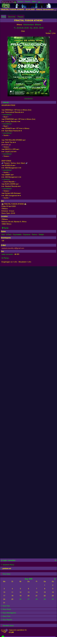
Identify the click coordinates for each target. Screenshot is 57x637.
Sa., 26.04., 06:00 (36, 28)
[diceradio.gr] (6, 144)
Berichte (11, 16)
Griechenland (28, 24)
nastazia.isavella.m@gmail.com (12, 248)
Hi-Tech (8, 234)
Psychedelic (17, 234)
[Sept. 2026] (55, 579)
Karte (39, 24)
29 (45, 599)
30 (53, 599)
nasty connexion (7, 254)
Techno (34, 234)
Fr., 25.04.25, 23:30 (21, 28)
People (20, 16)
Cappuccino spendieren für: (18, 630)
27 (28, 599)
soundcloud (7, 114)
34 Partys (5, 258)
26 (20, 599)
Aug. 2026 (28, 579)
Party (3, 16)
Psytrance (26, 234)
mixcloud (6, 179)
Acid (3, 234)
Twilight (41, 234)
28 (36, 599)
